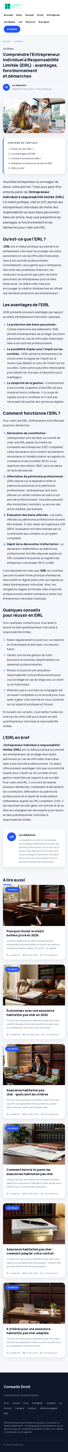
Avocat (29, 15)
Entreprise (53, 15)
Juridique (9, 22)
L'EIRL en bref (17, 168)
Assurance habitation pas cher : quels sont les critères (27, 1092)
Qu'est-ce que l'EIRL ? (22, 148)
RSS (6, 1413)
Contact (12, 29)
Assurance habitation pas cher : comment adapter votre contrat (30, 1251)
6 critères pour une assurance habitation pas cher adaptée (28, 1331)
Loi (20, 22)
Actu (19, 15)
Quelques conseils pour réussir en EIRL (31, 163)
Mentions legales (48, 1408)
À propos (44, 22)
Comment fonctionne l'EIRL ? (26, 158)
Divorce (30, 22)
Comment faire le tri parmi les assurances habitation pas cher (29, 1172)
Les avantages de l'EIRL (23, 153)
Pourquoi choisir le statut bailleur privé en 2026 (25, 933)
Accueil (8, 15)
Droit (40, 15)
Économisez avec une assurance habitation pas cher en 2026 (30, 1013)
